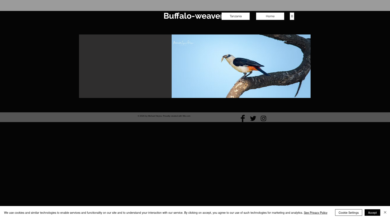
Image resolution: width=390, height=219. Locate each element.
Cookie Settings (349, 212)
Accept (372, 212)
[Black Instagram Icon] (263, 118)
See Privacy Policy (315, 212)
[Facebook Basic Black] (242, 118)
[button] (195, 66)
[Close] (385, 212)
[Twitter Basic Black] (253, 118)
